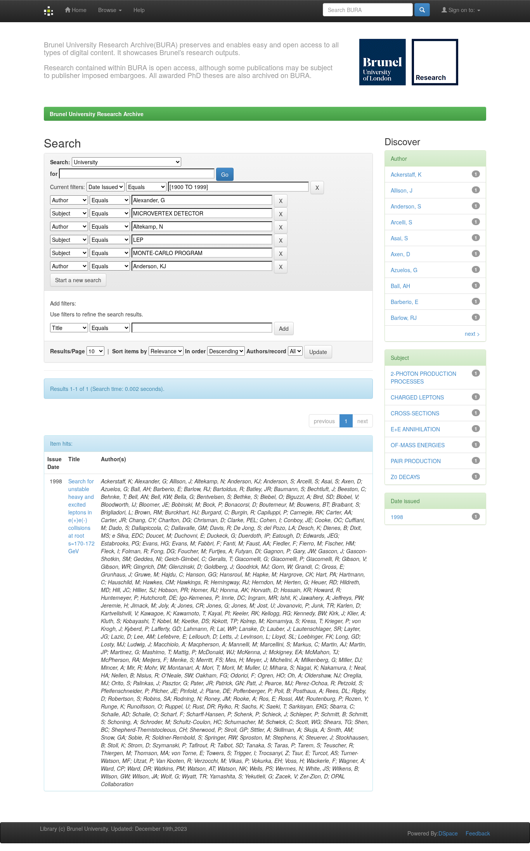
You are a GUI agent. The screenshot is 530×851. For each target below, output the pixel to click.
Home (78, 10)
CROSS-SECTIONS (415, 413)
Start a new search (78, 280)
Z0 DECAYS (405, 477)
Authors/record (266, 351)
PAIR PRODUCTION (416, 461)
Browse (108, 10)
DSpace (448, 833)
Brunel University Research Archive (97, 114)
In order (195, 351)
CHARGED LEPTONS (417, 397)
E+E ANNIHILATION (415, 429)
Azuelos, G (404, 270)
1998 (397, 517)
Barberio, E (404, 302)
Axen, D (400, 254)
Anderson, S (406, 206)
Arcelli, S (401, 222)
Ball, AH (400, 286)
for (53, 173)
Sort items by (129, 351)
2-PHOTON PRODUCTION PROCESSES (423, 377)
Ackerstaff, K (406, 174)
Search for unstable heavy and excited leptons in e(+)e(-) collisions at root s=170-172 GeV (81, 516)
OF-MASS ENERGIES (418, 445)
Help (139, 10)
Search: (60, 162)
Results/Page (67, 351)
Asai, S (399, 238)
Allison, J (401, 190)
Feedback (478, 833)
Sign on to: (461, 10)
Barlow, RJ (404, 317)
